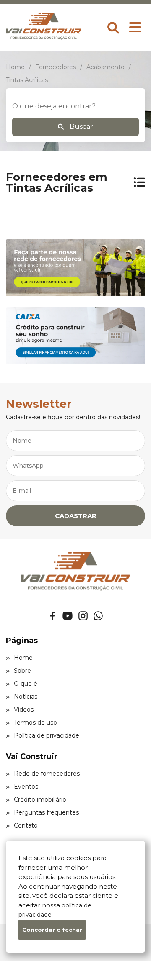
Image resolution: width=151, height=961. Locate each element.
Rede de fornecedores (47, 773)
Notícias (25, 696)
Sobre (22, 670)
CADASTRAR (75, 516)
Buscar (80, 127)
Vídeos (24, 709)
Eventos (26, 786)
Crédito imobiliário (40, 799)
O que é (25, 683)
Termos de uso (35, 722)
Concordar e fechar (52, 929)
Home (23, 657)
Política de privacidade (46, 735)
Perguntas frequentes (46, 812)
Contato (26, 825)
